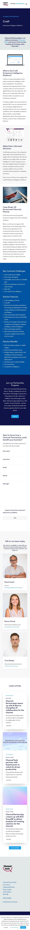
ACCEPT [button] (23, 927)
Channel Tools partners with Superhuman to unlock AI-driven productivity (13, 764)
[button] (26, 4)
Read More (8, 725)
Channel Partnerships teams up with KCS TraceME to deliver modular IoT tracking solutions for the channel (15, 820)
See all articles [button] (15, 847)
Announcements (9, 695)
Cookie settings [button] (14, 927)
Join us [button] (15, 416)
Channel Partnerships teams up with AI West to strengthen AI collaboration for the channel (15, 706)
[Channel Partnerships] (14, 4)
